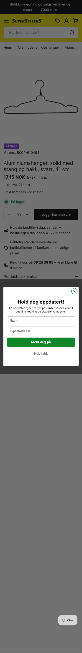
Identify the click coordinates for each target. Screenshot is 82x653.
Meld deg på (41, 342)
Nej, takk (41, 353)
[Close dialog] (74, 291)
